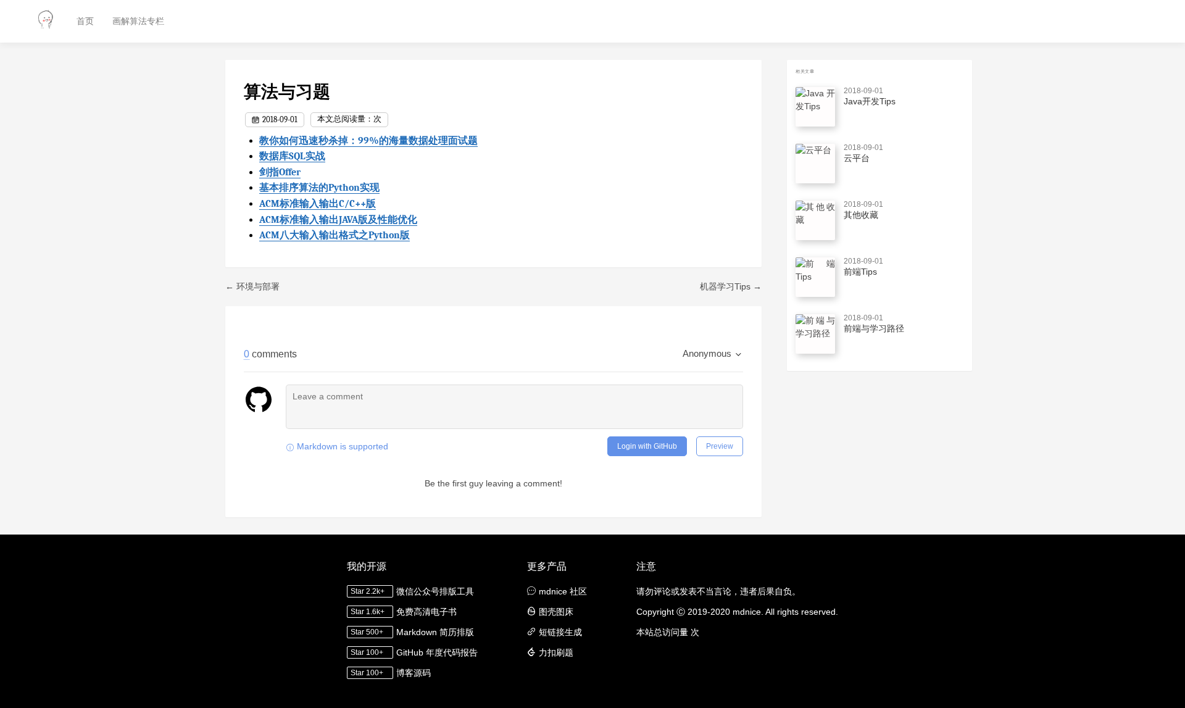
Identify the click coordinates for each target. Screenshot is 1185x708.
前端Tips (860, 272)
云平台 (857, 158)
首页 (85, 21)
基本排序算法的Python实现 (319, 187)
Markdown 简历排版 (435, 632)
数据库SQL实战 (292, 156)
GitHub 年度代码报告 (437, 652)
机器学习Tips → (731, 286)
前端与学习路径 (874, 328)
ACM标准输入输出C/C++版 (317, 203)
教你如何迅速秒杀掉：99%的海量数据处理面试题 (368, 140)
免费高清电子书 (426, 612)
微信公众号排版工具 (435, 591)
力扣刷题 (556, 652)
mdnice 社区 (563, 591)
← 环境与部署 (252, 286)
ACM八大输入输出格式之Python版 (334, 235)
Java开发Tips (870, 101)
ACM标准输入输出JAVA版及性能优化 (338, 219)
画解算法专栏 (138, 21)
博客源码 (413, 673)
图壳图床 (556, 612)
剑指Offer (280, 172)
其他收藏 (861, 215)
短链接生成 (560, 632)
